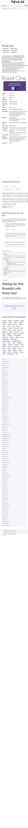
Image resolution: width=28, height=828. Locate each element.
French (4, 330)
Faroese (16, 328)
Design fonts (5, 404)
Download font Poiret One (14, 307)
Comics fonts (5, 396)
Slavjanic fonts (5, 491)
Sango (9, 346)
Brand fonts (4, 377)
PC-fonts (4, 468)
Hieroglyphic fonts (6, 438)
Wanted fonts (5, 517)
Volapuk (22, 352)
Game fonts (4, 426)
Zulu (17, 354)
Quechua (4, 344)
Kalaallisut (9, 333)
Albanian (10, 320)
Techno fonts (5, 499)
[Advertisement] (14, 27)
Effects (13, 532)
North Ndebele (6, 339)
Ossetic (9, 343)
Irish (22, 331)
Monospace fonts (6, 460)
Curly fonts (4, 400)
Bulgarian (21, 322)
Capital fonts (5, 383)
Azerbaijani (16, 320)
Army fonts (4, 365)
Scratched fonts (5, 482)
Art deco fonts (5, 367)
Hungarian (5, 331)
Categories (5, 532)
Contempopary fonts (6, 398)
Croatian (20, 324)
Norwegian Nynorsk (17, 341)
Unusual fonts (5, 509)
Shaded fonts (5, 487)
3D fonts (4, 359)
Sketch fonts (5, 489)
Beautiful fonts (5, 373)
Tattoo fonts (4, 497)
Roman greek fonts (6, 474)
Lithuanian (10, 335)
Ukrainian (5, 352)
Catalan (4, 324)
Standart (8, 229)
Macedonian (5, 337)
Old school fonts (5, 462)
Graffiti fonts (5, 430)
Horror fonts (5, 444)
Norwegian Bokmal (7, 341)
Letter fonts (4, 450)
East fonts (4, 414)
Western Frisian (10, 354)
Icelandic (11, 331)
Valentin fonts (5, 513)
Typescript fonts (5, 505)
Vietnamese (15, 352)
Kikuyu (14, 333)
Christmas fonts (5, 389)
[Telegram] (13, 88)
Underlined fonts (5, 507)
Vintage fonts (5, 515)
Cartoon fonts (5, 385)
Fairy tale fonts (5, 418)
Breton (15, 322)
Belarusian (5, 322)
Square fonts (5, 493)
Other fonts (4, 464)
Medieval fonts (5, 454)
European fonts (5, 416)
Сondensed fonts (6, 525)
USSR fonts (4, 511)
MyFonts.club (5, 8)
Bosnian (10, 322)
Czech (4, 326)
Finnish (21, 328)
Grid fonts (4, 432)
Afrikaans (5, 320)
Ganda (14, 330)
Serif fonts (4, 485)
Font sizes (13, 186)
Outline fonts (5, 466)
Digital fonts (4, 408)
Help (10, 532)
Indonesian (17, 331)
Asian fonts (4, 371)
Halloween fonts (5, 434)
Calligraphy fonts (6, 381)
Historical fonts (5, 440)
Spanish (4, 350)
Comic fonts (4, 393)
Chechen (10, 324)
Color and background (8, 189)
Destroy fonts (5, 406)
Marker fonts (5, 452)
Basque (22, 320)
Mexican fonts (5, 456)
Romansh (17, 344)
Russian (4, 346)
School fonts (5, 478)
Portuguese (19, 343)
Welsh (4, 354)
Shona (4, 348)
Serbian (22, 346)
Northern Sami (14, 339)
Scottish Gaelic (16, 346)
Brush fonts (4, 379)
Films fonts (4, 420)
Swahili (9, 350)
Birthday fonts (5, 375)
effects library (23, 297)
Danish (8, 326)
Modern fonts (5, 458)
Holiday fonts (5, 442)
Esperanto (5, 328)
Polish (14, 343)
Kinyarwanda (21, 333)
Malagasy (12, 337)
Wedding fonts (5, 521)
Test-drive (17, 189)
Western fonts (5, 523)
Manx (22, 337)
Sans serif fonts (5, 476)
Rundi (22, 344)
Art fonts (4, 369)
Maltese (17, 337)
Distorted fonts (5, 412)
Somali (19, 348)
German (19, 330)
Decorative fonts (5, 402)
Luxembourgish (17, 335)
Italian (4, 333)
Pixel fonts (4, 470)
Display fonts (5, 410)
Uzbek (9, 352)
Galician (9, 330)
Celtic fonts (4, 387)
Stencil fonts (5, 495)
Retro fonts (4, 472)
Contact (5, 534)
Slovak (8, 348)
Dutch (13, 326)
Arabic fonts (4, 363)
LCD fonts (4, 448)
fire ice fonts (5, 422)
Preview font (6, 186)
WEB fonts (4, 519)
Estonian (11, 328)
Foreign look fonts (6, 424)
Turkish (19, 350)
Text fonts (4, 501)
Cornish (15, 324)
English (18, 326)
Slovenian (14, 348)
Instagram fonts (5, 446)
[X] (16, 88)
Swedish (14, 350)
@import (13, 229)
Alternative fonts (5, 361)
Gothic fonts (5, 428)
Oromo (4, 343)
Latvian (4, 335)
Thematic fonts (5, 503)
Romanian (10, 344)
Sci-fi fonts (4, 480)
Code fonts (4, 391)
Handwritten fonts (6, 436)
